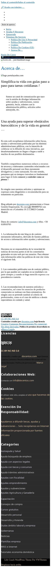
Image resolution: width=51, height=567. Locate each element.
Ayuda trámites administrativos (17, 472)
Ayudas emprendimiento (14, 482)
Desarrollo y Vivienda (12, 520)
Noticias (5, 536)
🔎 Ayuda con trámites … (12, 7)
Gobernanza (7, 530)
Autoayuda (11, 34)
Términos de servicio (16, 37)
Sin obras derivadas (10, 326)
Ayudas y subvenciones (13, 488)
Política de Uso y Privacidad (24, 39)
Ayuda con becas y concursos (16, 467)
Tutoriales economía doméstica (17, 552)
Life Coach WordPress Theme (18, 560)
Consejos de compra (11, 504)
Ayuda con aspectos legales (15, 461)
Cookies (14, 45)
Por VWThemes (39, 560)
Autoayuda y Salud (11, 451)
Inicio (8, 29)
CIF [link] (29, 207)
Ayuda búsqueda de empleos (16, 456)
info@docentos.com (27, 221)
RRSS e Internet (9, 546)
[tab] (8, 24)
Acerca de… (17, 50)
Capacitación (7, 498)
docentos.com (23, 204)
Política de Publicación (21, 42)
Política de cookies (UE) (22, 47)
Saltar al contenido (18, 2)
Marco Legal (7, 329)
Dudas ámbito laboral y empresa (18, 525)
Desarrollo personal (11, 514)
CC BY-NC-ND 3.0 (10, 319)
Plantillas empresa (10, 541)
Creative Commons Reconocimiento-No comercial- (24, 324)
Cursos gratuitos (9, 509)
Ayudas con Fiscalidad (12, 477)
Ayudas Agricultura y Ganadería (17, 492)
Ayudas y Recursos (14, 32)
